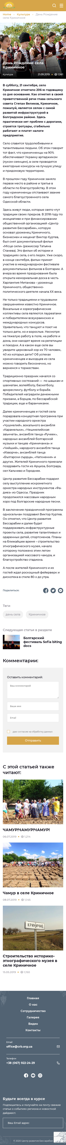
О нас (33, 1004)
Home (7, 14)
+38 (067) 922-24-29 (20, 1063)
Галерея (33, 1017)
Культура (23, 14)
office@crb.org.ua (19, 1046)
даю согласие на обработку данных (32, 731)
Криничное (37, 614)
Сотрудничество (33, 1011)
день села (13, 614)
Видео (33, 1024)
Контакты (33, 1030)
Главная (33, 998)
